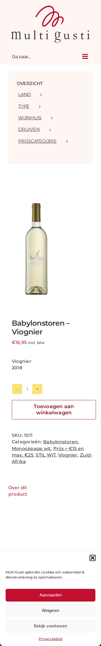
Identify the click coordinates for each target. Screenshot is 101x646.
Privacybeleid (50, 639)
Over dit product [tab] (17, 491)
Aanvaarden (51, 595)
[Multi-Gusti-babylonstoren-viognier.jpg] (50, 248)
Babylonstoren (60, 441)
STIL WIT (46, 455)
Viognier (68, 455)
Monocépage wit (31, 448)
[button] (92, 558)
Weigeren (50, 610)
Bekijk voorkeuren (50, 625)
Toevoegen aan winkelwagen (54, 409)
